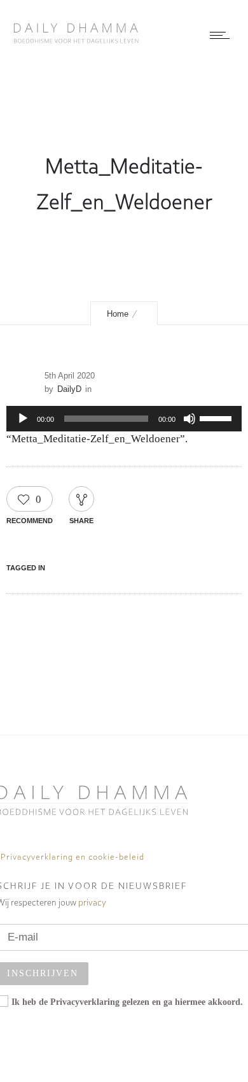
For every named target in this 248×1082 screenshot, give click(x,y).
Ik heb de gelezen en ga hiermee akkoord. (127, 1002)
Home (117, 314)
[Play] (23, 418)
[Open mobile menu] (222, 35)
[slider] (217, 417)
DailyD (69, 389)
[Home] (76, 40)
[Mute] (189, 418)
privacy (92, 903)
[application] (124, 418)
